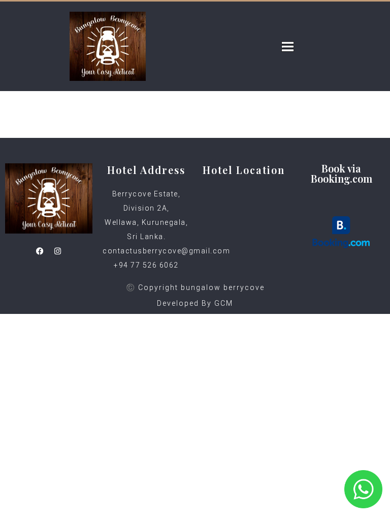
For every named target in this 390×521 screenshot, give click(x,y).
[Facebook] (40, 251)
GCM (223, 303)
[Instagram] (58, 251)
